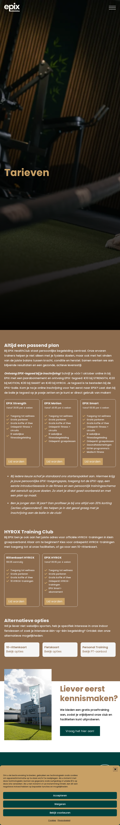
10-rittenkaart (16, 647)
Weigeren (60, 804)
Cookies (52, 820)
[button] (115, 769)
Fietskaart (51, 647)
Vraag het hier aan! (80, 731)
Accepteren (60, 795)
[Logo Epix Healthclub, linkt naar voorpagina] (12, 7)
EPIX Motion (52, 403)
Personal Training (95, 647)
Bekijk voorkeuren (60, 812)
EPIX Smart (90, 403)
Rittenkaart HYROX (20, 557)
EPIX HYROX (53, 557)
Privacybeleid (64, 820)
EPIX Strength (16, 403)
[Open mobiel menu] (112, 7)
